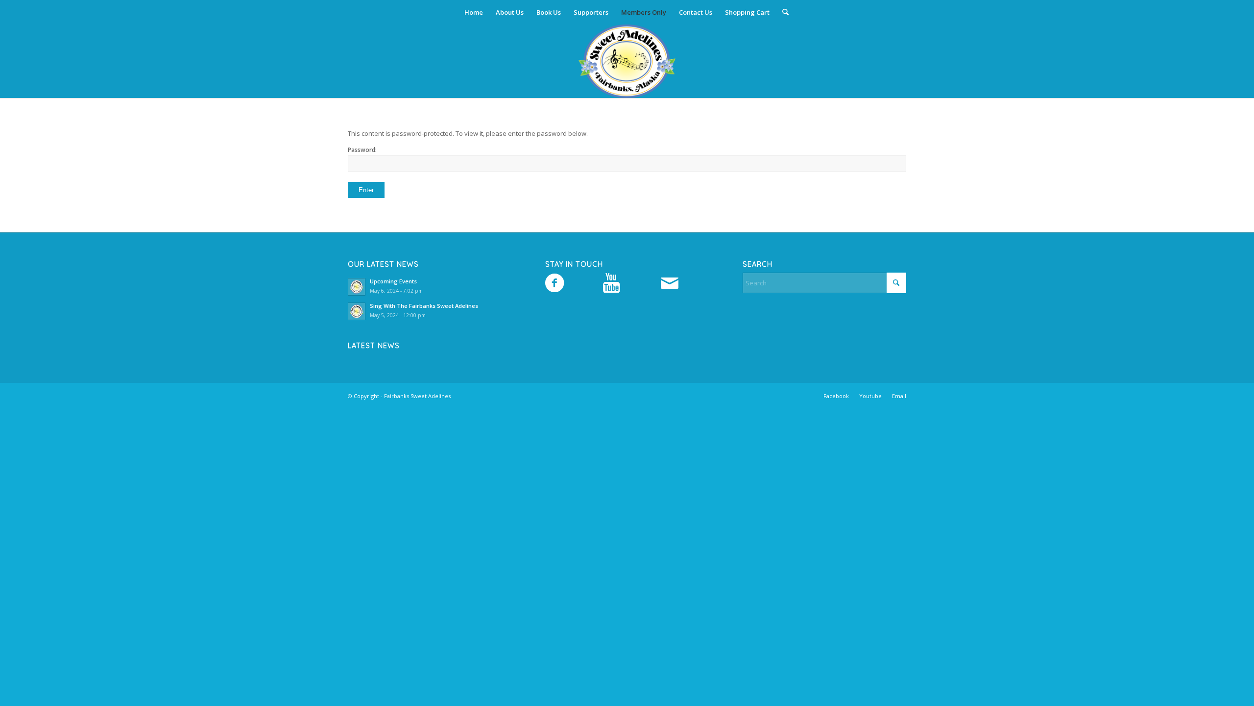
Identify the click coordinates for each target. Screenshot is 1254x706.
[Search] (782, 12)
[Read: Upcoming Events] (356, 287)
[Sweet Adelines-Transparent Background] (627, 61)
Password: (362, 150)
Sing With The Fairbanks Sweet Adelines (424, 305)
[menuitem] (473, 12)
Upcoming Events (393, 281)
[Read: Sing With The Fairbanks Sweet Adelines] (356, 311)
